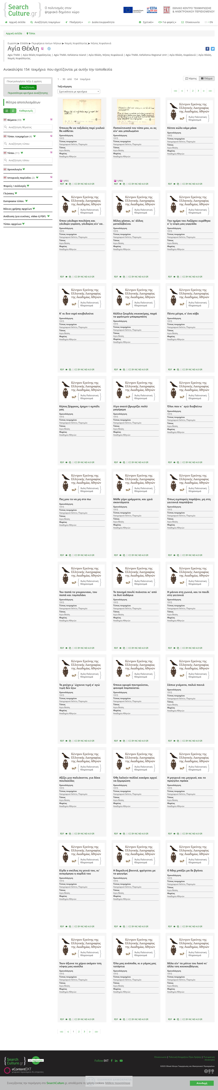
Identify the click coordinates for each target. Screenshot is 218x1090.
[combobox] (79, 91)
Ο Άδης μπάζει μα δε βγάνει (185, 870)
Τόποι (31, 33)
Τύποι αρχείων (12, 224)
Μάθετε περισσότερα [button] (117, 1083)
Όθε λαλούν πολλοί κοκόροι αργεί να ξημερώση (135, 779)
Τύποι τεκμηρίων (20, 136)
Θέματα (14, 119)
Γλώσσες (8, 193)
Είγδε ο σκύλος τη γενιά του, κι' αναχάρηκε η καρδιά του (79, 872)
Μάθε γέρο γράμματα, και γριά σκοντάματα (133, 500)
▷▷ (210, 90)
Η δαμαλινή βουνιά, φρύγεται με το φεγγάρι (134, 872)
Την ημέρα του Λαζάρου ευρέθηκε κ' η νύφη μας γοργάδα (189, 222)
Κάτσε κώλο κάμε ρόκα (182, 128)
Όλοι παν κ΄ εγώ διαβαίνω (184, 406)
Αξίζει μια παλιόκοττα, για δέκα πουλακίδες (79, 779)
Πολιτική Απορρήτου (178, 1057)
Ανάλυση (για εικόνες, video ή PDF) (24, 216)
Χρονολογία (14, 169)
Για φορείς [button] (168, 22)
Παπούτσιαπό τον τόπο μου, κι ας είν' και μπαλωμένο (134, 129)
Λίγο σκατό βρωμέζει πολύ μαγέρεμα (130, 408)
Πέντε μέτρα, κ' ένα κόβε (183, 313)
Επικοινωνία (192, 22)
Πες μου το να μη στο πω (75, 499)
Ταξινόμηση (65, 86)
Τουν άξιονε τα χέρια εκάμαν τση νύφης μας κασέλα (80, 965)
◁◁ (175, 90)
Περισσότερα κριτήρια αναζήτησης (28, 93)
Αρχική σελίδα (17, 22)
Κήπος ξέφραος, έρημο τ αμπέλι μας (79, 408)
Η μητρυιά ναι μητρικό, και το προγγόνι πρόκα (186, 779)
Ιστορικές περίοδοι (21, 177)
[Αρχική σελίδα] (41, 9)
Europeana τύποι (14, 201)
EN (211, 22)
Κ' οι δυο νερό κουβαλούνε (76, 313)
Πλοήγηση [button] (75, 22)
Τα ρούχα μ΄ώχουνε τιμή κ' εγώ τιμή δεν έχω (79, 686)
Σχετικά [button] (147, 22)
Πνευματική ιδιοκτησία (209, 1058)
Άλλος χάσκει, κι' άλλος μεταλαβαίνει (128, 222)
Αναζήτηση (27, 87)
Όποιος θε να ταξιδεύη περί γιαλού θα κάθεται (82, 129)
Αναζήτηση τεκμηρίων (47, 22)
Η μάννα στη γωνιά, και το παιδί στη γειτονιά (188, 593)
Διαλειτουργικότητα (102, 22)
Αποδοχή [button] (202, 1083)
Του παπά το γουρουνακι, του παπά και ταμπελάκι (78, 593)
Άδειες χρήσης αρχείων (17, 208)
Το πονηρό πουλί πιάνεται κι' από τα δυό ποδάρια (135, 593)
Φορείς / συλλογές (14, 186)
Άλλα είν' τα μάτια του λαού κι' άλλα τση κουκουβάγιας (187, 965)
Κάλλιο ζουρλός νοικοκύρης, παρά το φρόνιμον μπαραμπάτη (135, 315)
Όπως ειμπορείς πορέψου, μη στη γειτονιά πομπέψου (189, 500)
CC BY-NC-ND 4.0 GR (84, 183)
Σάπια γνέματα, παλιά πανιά (185, 684)
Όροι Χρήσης (195, 1057)
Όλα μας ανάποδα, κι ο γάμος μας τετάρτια (134, 965)
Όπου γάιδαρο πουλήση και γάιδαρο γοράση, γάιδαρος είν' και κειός (81, 223)
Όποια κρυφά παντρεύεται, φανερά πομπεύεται (131, 686)
